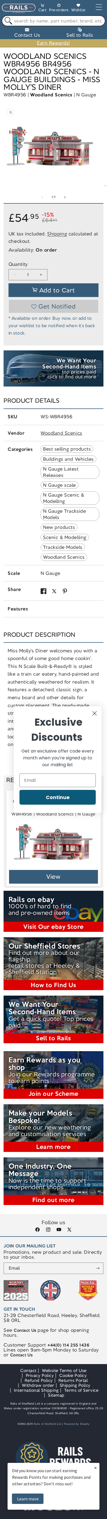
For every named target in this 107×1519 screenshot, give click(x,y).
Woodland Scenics (51, 94)
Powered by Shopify (77, 1424)
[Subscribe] (97, 1268)
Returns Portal (73, 1380)
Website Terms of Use (64, 1370)
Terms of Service (81, 1390)
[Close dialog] (94, 713)
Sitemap (56, 1395)
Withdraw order (38, 1385)
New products (59, 527)
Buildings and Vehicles (68, 459)
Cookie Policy (73, 1375)
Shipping (57, 233)
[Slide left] (42, 197)
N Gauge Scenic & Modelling (63, 498)
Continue (58, 797)
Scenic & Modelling (64, 537)
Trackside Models (62, 547)
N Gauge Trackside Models (64, 514)
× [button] (95, 1467)
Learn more (28, 1498)
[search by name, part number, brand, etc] (7, 21)
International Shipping (36, 1390)
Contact (28, 1370)
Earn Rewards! (53, 43)
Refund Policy (39, 1380)
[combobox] (53, 20)
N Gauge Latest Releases (60, 472)
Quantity (18, 264)
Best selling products (67, 449)
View (53, 876)
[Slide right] (65, 197)
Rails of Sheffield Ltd (47, 1424)
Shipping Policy (75, 1385)
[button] (42, 9)
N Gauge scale (59, 485)
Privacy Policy (40, 1375)
